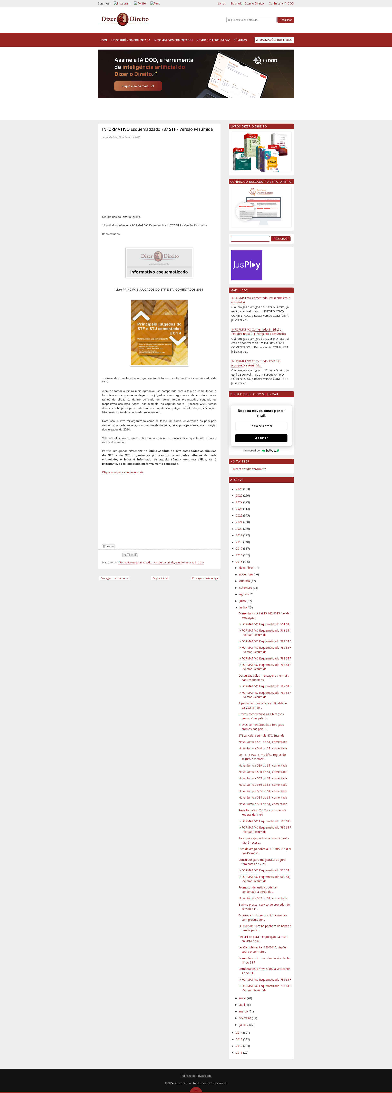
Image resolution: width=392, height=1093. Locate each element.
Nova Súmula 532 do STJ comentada (262, 898)
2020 (239, 529)
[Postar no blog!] (128, 555)
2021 (239, 522)
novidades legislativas (213, 40)
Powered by (251, 450)
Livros (222, 3)
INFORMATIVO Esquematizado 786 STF (264, 821)
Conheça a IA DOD (281, 3)
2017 (239, 548)
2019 (239, 535)
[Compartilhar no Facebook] (136, 555)
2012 (239, 1046)
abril (242, 1005)
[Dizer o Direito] (123, 25)
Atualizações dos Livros (274, 40)
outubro (245, 581)
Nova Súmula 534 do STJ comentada (262, 797)
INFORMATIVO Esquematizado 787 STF (264, 686)
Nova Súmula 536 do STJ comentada (262, 785)
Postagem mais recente (114, 578)
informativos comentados (173, 40)
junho (243, 607)
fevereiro (245, 1018)
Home (104, 40)
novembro (246, 574)
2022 (239, 515)
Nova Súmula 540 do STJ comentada (262, 748)
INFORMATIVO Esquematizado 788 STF (264, 658)
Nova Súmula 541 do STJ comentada (262, 742)
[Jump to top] (196, 1090)
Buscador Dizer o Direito (247, 3)
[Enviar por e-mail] (124, 555)
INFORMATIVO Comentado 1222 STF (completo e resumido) (256, 363)
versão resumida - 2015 (189, 562)
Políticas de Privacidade (196, 1075)
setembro (246, 588)
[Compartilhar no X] (132, 555)
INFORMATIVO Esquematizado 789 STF (264, 641)
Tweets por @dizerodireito (248, 469)
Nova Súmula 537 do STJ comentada (262, 778)
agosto (244, 594)
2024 (239, 502)
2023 (239, 509)
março (244, 1011)
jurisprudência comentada (130, 40)
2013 (239, 1039)
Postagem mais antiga (205, 578)
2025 (239, 495)
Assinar (261, 438)
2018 (239, 542)
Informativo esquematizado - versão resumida (146, 562)
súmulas (240, 40)
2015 (239, 562)
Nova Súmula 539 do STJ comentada (262, 765)
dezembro (246, 568)
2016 (239, 555)
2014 (239, 1032)
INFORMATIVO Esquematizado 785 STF (264, 979)
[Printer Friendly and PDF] (108, 547)
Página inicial (160, 578)
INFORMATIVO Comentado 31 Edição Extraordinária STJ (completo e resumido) (258, 331)
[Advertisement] (172, 108)
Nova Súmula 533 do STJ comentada (262, 804)
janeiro (244, 1025)
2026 (239, 489)
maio (243, 998)
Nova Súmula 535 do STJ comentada (262, 791)
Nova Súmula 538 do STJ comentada (262, 772)
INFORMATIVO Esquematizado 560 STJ (264, 870)
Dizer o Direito (182, 1083)
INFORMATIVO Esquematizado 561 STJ (264, 624)
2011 (239, 1052)
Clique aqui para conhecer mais (122, 472)
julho (243, 601)
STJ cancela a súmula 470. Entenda (261, 735)
